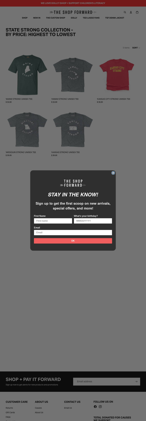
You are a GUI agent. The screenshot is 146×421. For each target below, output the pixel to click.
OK (73, 241)
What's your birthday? (86, 216)
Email (37, 227)
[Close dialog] (113, 172)
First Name (40, 216)
